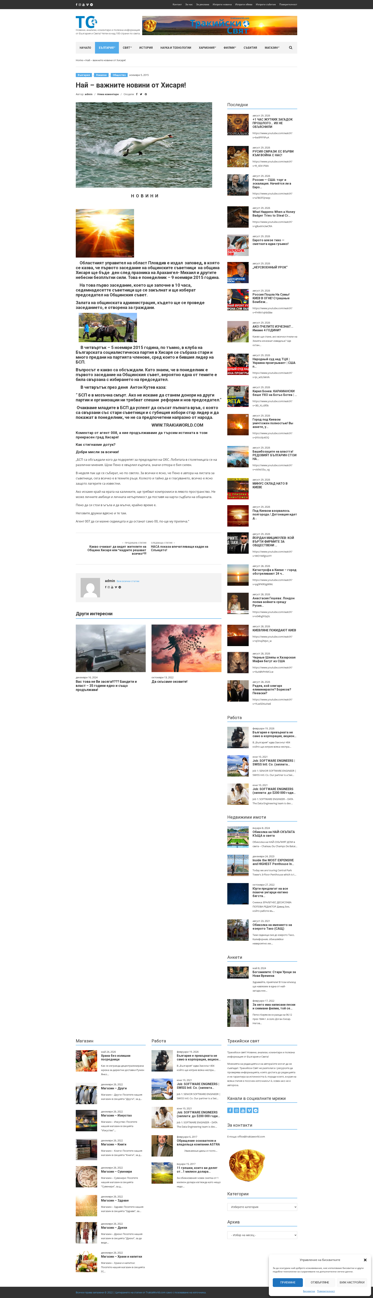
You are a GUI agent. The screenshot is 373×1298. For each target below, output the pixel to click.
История (146, 47)
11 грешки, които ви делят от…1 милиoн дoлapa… (197, 1169)
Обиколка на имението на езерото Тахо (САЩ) (272, 926)
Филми (229, 47)
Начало (85, 47)
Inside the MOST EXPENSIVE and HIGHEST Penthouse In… (273, 862)
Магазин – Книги (113, 1144)
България (106, 47)
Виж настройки (352, 1282)
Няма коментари (108, 94)
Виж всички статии (128, 581)
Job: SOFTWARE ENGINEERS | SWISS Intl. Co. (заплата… (274, 762)
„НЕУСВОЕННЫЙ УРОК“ (270, 267)
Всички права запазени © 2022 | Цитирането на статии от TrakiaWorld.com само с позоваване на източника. (141, 1292)
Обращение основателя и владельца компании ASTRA (198, 1142)
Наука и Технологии (175, 47)
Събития (250, 47)
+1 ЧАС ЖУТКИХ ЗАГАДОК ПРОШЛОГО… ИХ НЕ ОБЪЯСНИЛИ (273, 123)
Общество (119, 75)
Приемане (287, 1282)
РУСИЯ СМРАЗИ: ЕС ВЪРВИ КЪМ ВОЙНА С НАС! (273, 153)
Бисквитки (309, 1291)
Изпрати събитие (266, 4)
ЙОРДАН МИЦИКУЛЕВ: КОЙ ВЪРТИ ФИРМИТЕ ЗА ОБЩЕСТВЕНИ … (273, 541)
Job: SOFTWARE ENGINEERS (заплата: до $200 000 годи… (274, 791)
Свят (126, 47)
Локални (101, 75)
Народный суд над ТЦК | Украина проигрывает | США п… (274, 362)
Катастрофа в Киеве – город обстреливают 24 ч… (274, 571)
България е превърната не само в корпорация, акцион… (274, 734)
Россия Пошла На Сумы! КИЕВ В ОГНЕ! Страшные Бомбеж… (271, 298)
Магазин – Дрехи (114, 1227)
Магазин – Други (114, 1088)
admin (88, 94)
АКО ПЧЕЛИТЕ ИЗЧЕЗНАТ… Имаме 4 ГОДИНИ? (273, 328)
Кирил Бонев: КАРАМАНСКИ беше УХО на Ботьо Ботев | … (275, 393)
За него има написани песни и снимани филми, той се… (274, 1006)
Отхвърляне (320, 1282)
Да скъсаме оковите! (169, 681)
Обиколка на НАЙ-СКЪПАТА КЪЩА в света (274, 833)
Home (79, 60)
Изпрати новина (222, 4)
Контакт (177, 4)
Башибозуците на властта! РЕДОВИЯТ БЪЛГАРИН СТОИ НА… (274, 455)
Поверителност (326, 1291)
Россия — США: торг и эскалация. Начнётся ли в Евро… (272, 183)
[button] (365, 1260)
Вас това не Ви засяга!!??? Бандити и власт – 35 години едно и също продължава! (106, 685)
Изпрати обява (243, 4)
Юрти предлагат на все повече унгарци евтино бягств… (270, 892)
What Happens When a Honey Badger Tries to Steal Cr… (274, 213)
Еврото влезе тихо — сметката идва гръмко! (270, 242)
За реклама (202, 4)
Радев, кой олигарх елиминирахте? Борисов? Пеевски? (272, 689)
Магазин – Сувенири (116, 1171)
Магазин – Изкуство (116, 1115)
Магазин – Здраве (115, 1200)
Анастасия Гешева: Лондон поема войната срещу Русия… (274, 601)
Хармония (206, 47)
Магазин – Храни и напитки (121, 1256)
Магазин (271, 47)
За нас (189, 4)
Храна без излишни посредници (115, 1057)
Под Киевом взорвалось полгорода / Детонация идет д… (275, 514)
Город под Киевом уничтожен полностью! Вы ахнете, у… (273, 423)
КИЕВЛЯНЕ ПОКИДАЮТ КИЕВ (274, 630)
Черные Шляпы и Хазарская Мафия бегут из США (274, 659)
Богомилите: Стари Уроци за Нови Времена (274, 974)
